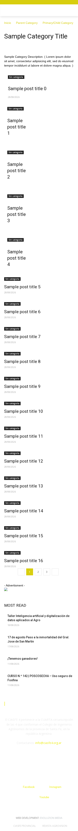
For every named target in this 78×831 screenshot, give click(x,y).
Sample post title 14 (23, 510)
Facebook (29, 787)
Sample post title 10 (23, 411)
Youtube (44, 797)
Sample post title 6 (22, 311)
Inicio (7, 22)
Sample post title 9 (22, 386)
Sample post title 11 (23, 436)
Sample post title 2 (16, 171)
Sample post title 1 (16, 127)
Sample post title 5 (22, 286)
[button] (72, 11)
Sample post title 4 (16, 258)
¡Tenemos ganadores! (22, 658)
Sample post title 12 (23, 461)
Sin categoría (16, 77)
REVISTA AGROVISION (54, 826)
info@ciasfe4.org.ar (48, 743)
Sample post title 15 (23, 535)
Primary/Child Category (58, 22)
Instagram (55, 787)
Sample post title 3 (16, 214)
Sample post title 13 (23, 486)
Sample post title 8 (22, 361)
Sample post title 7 (22, 336)
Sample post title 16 (23, 560)
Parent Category (27, 22)
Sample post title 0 (27, 88)
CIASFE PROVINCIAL (24, 826)
